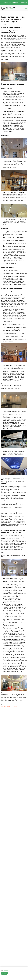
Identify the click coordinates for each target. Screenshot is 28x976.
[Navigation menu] (26, 8)
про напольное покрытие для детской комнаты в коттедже (13, 705)
